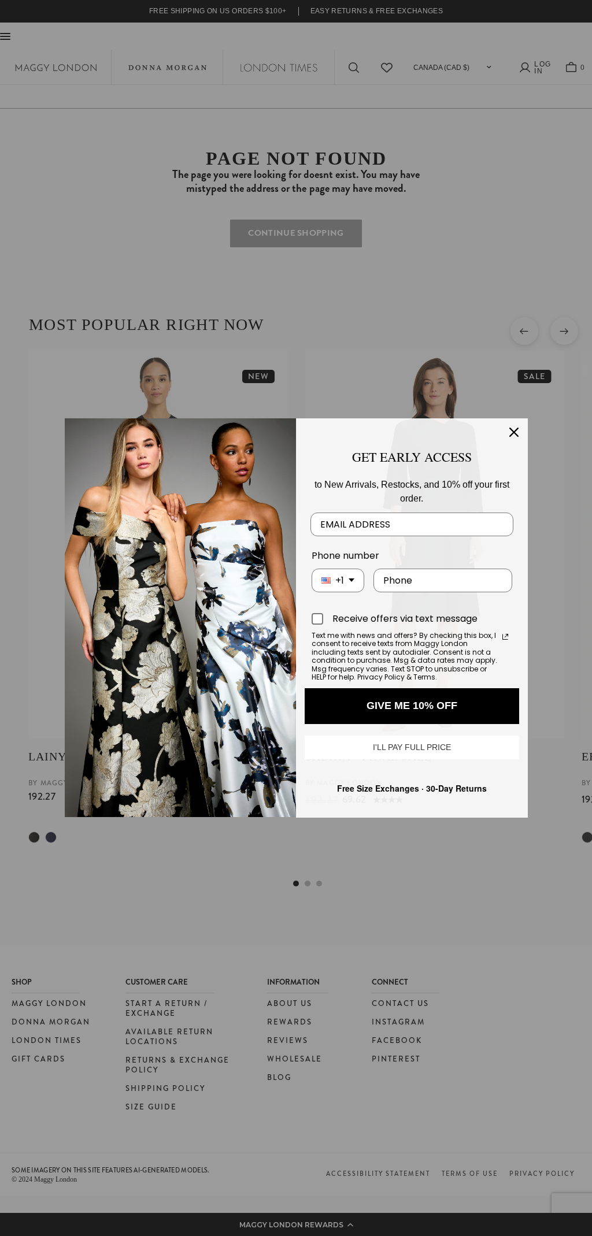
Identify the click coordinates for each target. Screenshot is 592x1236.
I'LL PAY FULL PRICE (412, 747)
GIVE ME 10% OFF (412, 705)
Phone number (345, 555)
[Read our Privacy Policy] (505, 637)
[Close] (514, 432)
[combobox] (338, 580)
